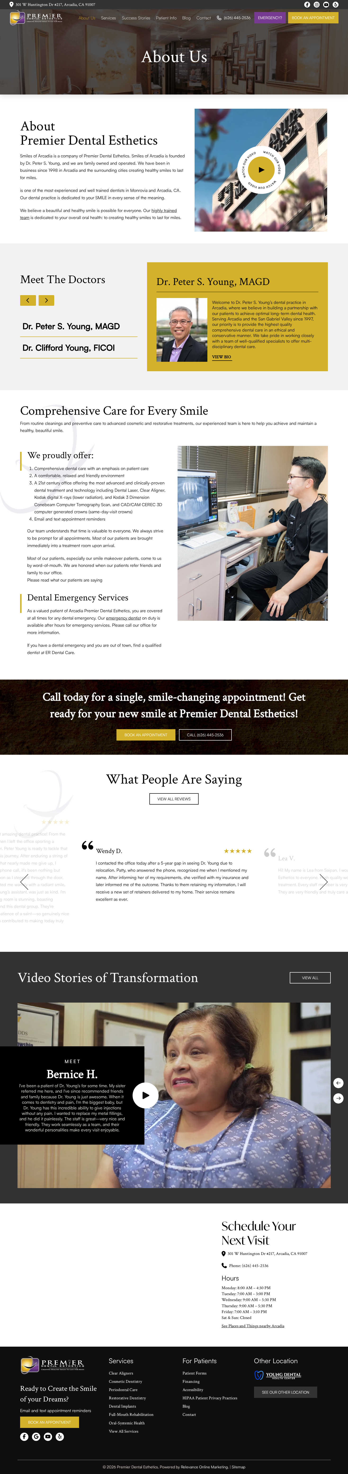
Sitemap (238, 1467)
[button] (261, 170)
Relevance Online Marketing (204, 1467)
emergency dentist (123, 618)
